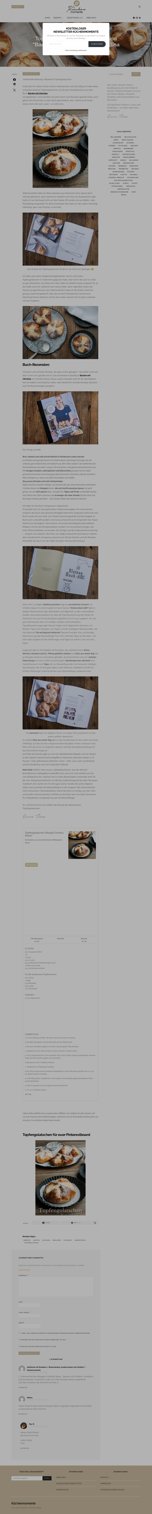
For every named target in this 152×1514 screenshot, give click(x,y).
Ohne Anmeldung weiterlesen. (76, 50)
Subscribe (97, 44)
